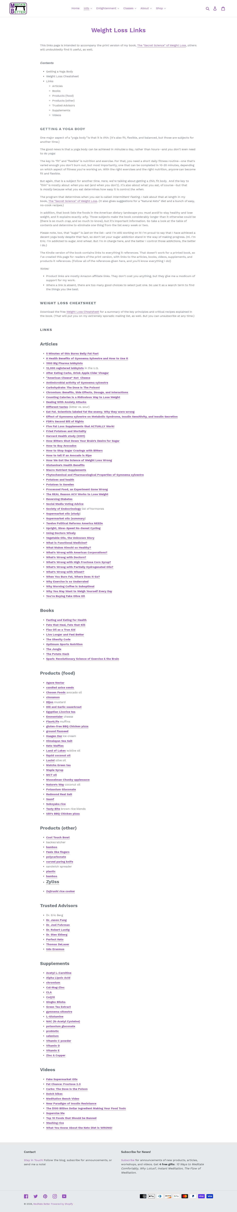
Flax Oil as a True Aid (60, 629)
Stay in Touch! (33, 1160)
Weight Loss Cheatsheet (82, 311)
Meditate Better (41, 1204)
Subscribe (127, 1160)
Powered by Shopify (62, 1204)
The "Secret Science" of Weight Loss (161, 45)
